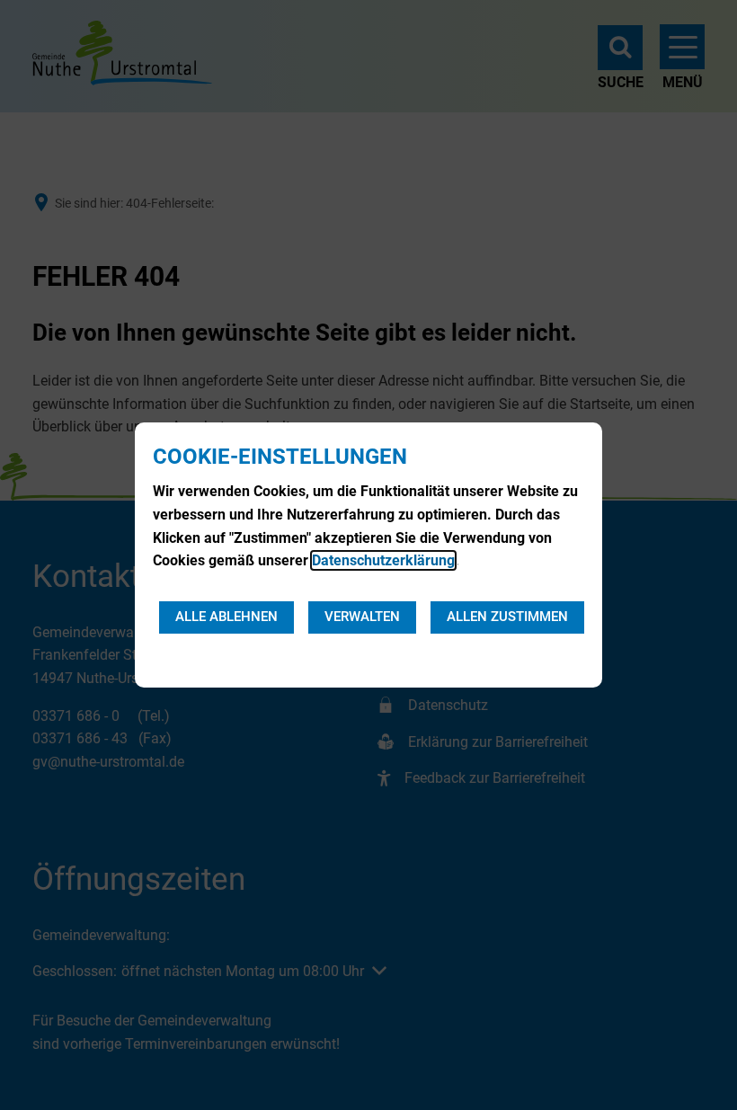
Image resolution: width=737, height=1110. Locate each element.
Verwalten (362, 616)
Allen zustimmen (507, 616)
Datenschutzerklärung (383, 560)
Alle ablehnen (226, 616)
